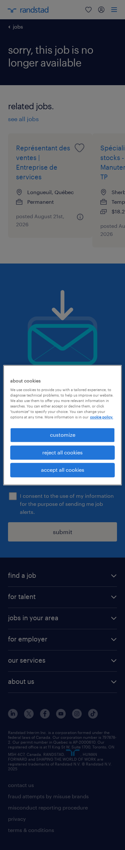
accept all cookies (62, 470)
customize (62, 435)
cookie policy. (101, 417)
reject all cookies (62, 452)
